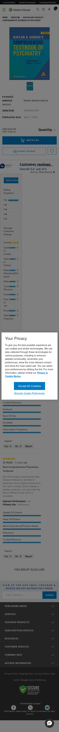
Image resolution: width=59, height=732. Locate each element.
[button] (49, 723)
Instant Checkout (26, 151)
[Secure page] (30, 689)
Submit (49, 595)
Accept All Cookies (29, 386)
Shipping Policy (26, 674)
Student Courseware (27, 2)
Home (5, 17)
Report (28, 446)
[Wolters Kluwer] (19, 9)
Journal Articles (9, 2)
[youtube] (47, 707)
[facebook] (13, 707)
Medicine (15, 17)
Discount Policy (42, 674)
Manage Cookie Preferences (33, 680)
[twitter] (30, 707)
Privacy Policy (11, 674)
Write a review (12, 181)
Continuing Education (47, 2)
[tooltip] (6, 166)
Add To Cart (32, 140)
